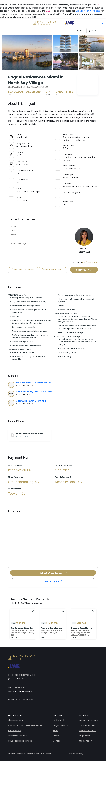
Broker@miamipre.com (20, 691)
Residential (58, 720)
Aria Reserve (14, 730)
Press (55, 730)
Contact (57, 740)
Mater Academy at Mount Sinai (31, 401)
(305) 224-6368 (89, 262)
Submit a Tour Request (51, 573)
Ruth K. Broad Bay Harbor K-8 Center (34, 392)
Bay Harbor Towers (18, 735)
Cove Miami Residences (20, 740)
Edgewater (84, 735)
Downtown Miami (87, 730)
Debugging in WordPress (88, 10)
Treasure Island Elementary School (33, 383)
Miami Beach (85, 740)
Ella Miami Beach (16, 720)
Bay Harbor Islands (88, 720)
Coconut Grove (87, 725)
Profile (56, 735)
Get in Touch (82, 270)
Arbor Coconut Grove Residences (25, 725)
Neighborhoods (60, 725)
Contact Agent (51, 581)
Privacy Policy (76, 753)
